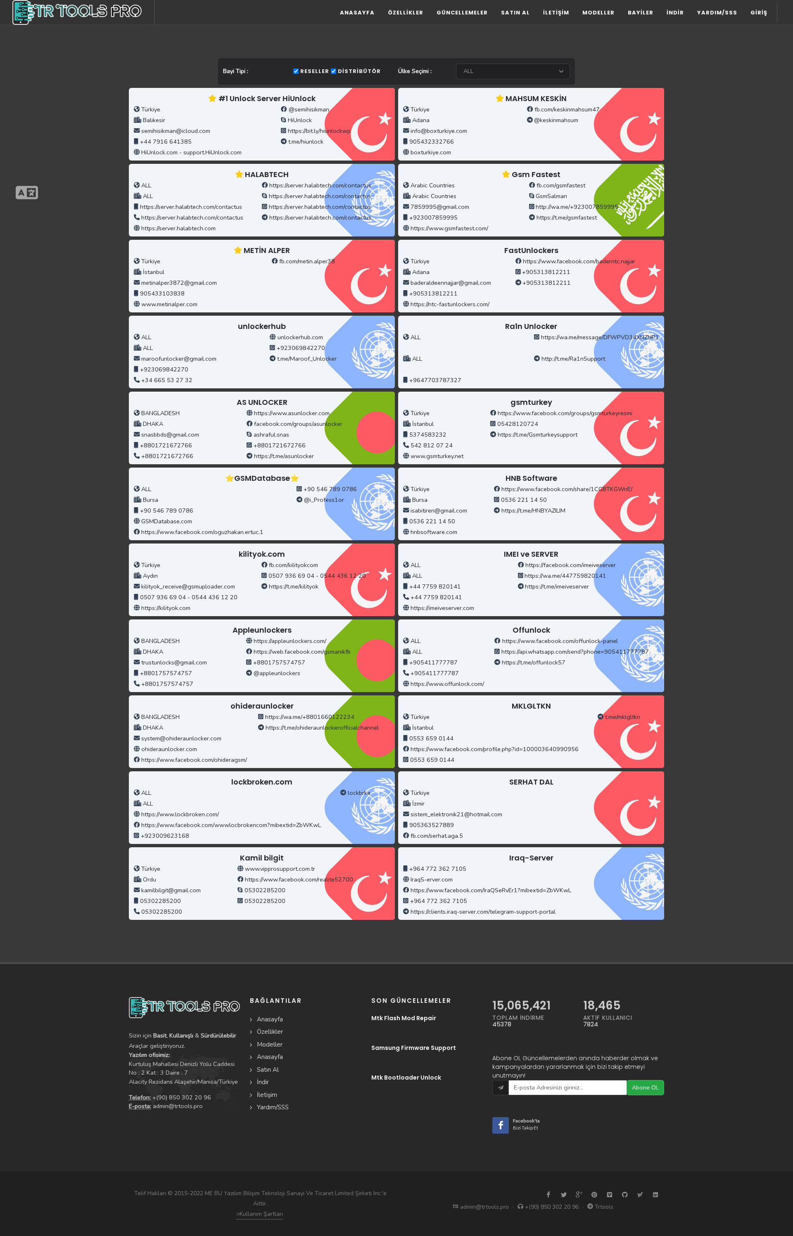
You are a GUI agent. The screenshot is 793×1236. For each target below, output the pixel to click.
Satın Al (268, 1070)
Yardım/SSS (273, 1107)
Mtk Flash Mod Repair (403, 1018)
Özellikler (405, 13)
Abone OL (645, 1087)
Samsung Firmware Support (413, 1048)
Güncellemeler (462, 13)
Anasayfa (357, 13)
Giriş (758, 13)
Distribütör (359, 71)
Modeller (270, 1044)
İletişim (267, 1095)
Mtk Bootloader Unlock (406, 1077)
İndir (263, 1082)
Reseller (314, 71)
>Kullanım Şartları (259, 1214)
